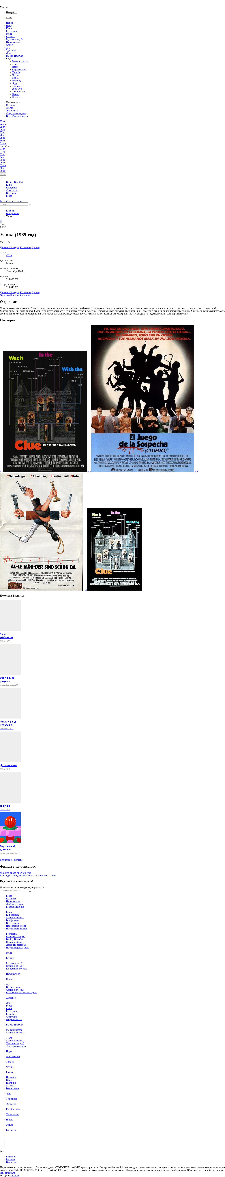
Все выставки (13, 987)
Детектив (5, 292)
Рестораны (11, 31)
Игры (15, 66)
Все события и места (17, 116)
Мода (9, 33)
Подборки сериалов (16, 928)
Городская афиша (15, 907)
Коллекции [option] (25, 295)
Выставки (11, 193)
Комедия (14, 292)
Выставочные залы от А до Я (21, 992)
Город (9, 25)
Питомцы (17, 80)
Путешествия (13, 42)
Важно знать (12, 1088)
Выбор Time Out (14, 55)
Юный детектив (8, 875)
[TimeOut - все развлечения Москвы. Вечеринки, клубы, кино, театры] (6, 4)
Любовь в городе (15, 904)
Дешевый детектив (27, 875)
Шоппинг (11, 1083)
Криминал (25, 292)
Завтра (9, 108)
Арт (8, 47)
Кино (9, 28)
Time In (16, 72)
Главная (10, 210)
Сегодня (10, 105)
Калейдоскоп (13, 1109)
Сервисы (10, 1085)
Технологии (18, 91)
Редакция (11, 1156)
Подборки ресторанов (17, 947)
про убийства (24, 873)
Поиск (9, 22)
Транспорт (17, 86)
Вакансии (11, 1162)
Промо (15, 94)
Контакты (17, 97)
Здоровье (11, 50)
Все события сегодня (11, 201)
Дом (14, 83)
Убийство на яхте (47, 875)
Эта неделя (12, 110)
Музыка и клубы (15, 39)
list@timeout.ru (7, 1172)
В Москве (11, 898)
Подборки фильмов (16, 925)
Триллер (36, 292)
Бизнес (15, 78)
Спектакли (11, 190)
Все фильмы (12, 213)
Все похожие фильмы (11, 860)
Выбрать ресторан (15, 936)
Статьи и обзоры (15, 917)
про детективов (8, 873)
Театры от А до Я (15, 1043)
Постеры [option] (14, 295)
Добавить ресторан (16, 944)
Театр (15, 64)
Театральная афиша (16, 1046)
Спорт (9, 44)
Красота (10, 36)
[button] (1, 177)
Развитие (11, 1014)
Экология (17, 89)
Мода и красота (20, 61)
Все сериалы (12, 923)
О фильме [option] (5, 295)
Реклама (10, 1159)
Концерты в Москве (16, 968)
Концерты (11, 187)
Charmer (15, 1175)
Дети (8, 53)
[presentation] (1, 174)
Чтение (16, 75)
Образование (19, 69)
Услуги (9, 1124)
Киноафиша (12, 914)
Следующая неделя (16, 113)
